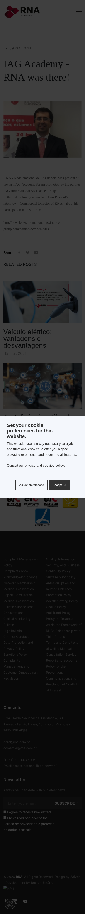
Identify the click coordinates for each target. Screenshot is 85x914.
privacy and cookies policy (44, 465)
